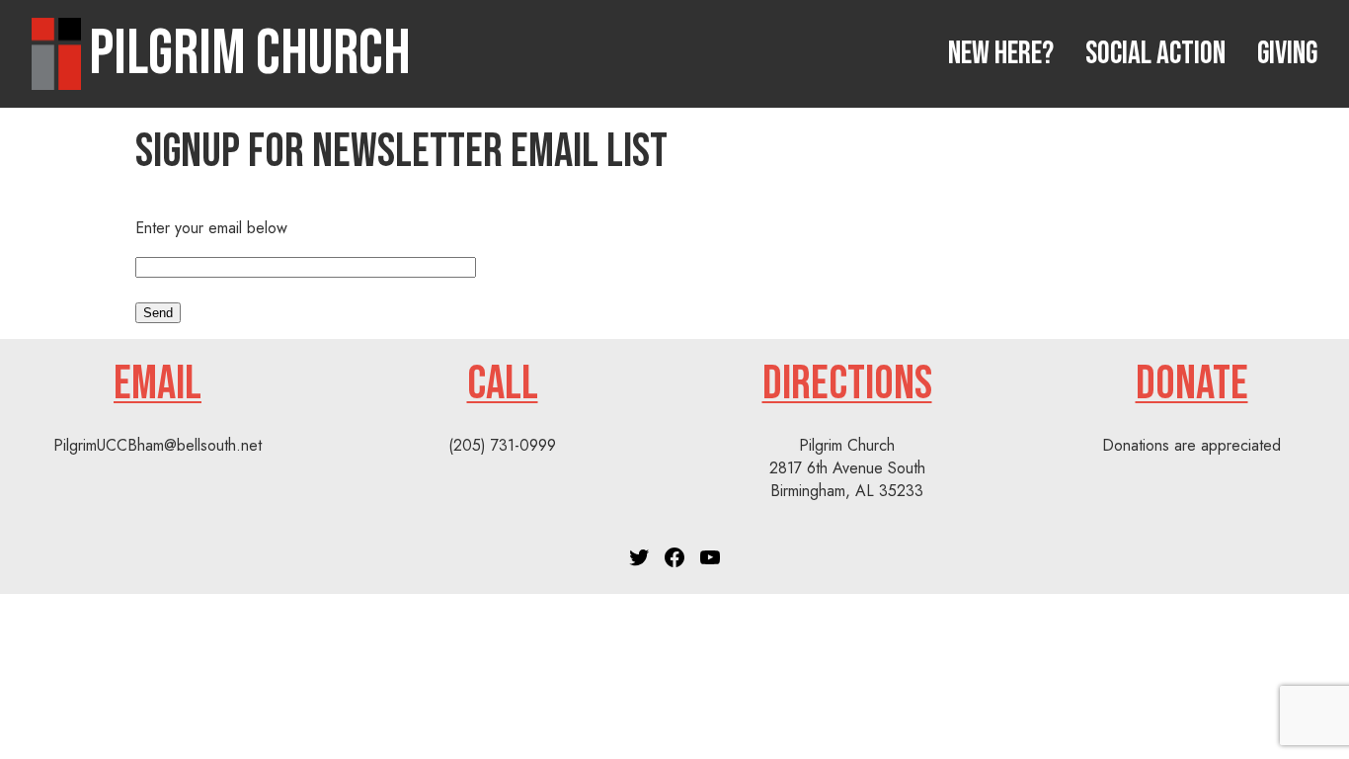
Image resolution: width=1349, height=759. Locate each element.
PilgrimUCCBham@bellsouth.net (157, 445)
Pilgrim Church (250, 54)
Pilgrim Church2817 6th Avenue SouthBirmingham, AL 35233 (847, 468)
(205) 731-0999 (502, 445)
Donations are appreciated (1191, 445)
